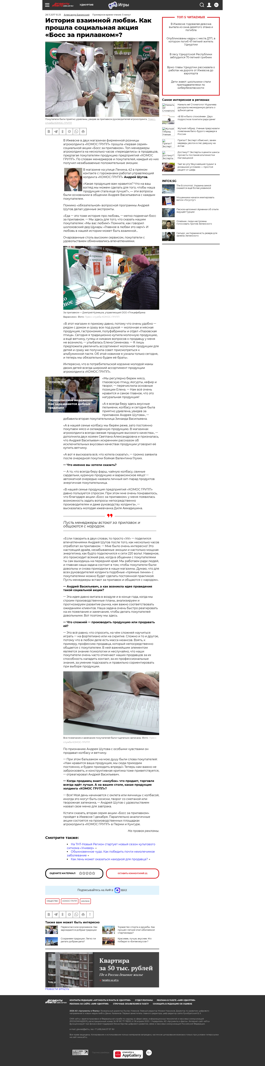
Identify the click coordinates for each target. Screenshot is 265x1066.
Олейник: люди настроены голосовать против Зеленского (194, 222)
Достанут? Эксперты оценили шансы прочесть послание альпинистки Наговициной (198, 155)
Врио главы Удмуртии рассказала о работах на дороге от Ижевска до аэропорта (191, 70)
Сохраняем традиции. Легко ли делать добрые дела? (78, 940)
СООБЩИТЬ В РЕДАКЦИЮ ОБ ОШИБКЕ (172, 1004)
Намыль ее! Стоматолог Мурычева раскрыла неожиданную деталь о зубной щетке (197, 107)
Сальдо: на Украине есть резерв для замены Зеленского (196, 234)
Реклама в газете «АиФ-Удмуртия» (176, 1000)
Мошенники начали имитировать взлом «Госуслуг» (195, 198)
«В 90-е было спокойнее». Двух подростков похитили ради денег (197, 118)
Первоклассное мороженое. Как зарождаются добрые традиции (79, 928)
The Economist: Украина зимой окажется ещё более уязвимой (193, 186)
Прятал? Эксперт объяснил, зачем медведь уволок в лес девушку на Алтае (197, 143)
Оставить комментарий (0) (132, 873)
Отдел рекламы (144, 1000)
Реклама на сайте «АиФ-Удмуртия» (89, 1004)
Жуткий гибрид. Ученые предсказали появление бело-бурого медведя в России (199, 131)
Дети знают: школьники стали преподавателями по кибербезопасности (191, 84)
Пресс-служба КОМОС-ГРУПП (102, 316)
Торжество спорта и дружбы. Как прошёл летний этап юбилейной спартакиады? (136, 930)
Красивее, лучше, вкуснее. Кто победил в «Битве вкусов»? (135, 940)
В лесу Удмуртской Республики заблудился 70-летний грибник (191, 56)
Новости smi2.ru (57, 989)
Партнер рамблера (100, 1052)
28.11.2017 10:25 (53, 14)
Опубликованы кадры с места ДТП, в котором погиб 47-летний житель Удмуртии (191, 41)
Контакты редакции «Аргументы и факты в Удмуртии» (100, 1000)
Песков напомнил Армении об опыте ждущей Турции (197, 210)
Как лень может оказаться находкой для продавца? (109, 859)
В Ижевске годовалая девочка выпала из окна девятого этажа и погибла (191, 27)
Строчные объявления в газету (131, 1004)
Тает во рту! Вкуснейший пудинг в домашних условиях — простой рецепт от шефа (197, 167)
